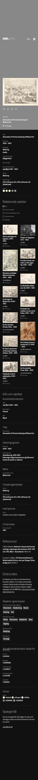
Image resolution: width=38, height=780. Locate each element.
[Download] (8, 108)
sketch (25, 608)
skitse (5, 620)
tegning (6, 624)
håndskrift (23, 620)
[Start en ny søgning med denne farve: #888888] (12, 191)
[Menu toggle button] (34, 39)
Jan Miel (6, 169)
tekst (30, 620)
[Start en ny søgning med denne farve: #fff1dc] (9, 191)
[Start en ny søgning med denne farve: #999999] (15, 191)
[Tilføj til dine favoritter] (16, 108)
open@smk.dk (7, 727)
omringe (6, 639)
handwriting (17, 608)
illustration (7, 608)
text (12, 612)
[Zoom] (4, 108)
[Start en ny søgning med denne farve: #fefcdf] (4, 191)
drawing (6, 612)
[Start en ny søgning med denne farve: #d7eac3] (7, 191)
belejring (6, 631)
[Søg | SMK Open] (9, 39)
